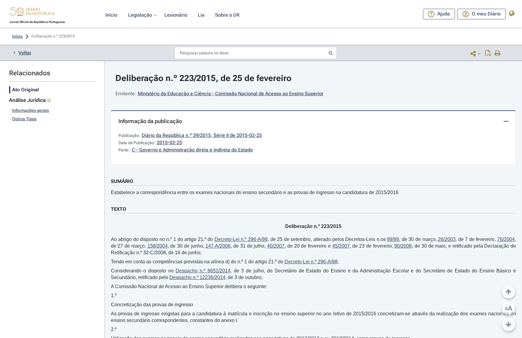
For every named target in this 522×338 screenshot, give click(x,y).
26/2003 (447, 239)
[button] (32, 12)
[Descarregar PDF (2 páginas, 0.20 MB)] (488, 53)
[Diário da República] (32, 12)
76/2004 (506, 239)
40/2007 (276, 246)
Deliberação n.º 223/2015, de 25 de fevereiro (203, 78)
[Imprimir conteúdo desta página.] (498, 53)
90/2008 (403, 246)
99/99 (393, 239)
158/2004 (157, 246)
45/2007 (341, 246)
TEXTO (118, 209)
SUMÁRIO (122, 181)
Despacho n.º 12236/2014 (197, 277)
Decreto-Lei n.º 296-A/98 (241, 239)
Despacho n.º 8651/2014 (203, 270)
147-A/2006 (217, 246)
